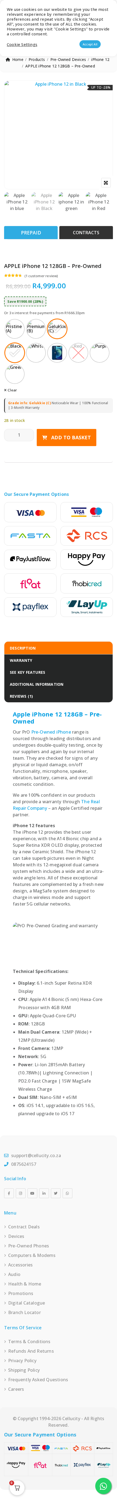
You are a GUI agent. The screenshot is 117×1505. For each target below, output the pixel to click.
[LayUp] (86, 607)
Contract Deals (24, 1227)
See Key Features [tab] (27, 672)
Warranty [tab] (21, 660)
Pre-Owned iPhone (51, 732)
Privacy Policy (22, 1361)
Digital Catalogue (26, 1303)
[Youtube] (32, 1193)
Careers (16, 1389)
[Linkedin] (44, 1193)
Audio (14, 1274)
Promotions (20, 1293)
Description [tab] (23, 648)
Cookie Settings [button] (22, 44)
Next (58, 204)
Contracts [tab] (86, 233)
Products (37, 59)
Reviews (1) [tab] (21, 696)
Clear (12, 390)
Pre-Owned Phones (28, 1246)
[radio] (14, 328)
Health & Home (24, 1284)
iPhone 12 (100, 59)
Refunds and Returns (31, 1351)
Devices (16, 1236)
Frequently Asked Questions (38, 1380)
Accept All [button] (90, 44)
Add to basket (71, 437)
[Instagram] (21, 1193)
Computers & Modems (32, 1255)
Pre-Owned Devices (68, 59)
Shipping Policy (24, 1370)
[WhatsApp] (67, 1193)
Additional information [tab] (36, 684)
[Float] (30, 583)
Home (17, 59)
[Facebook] (9, 1193)
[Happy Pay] (86, 559)
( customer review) (41, 275)
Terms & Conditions (29, 1342)
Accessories (20, 1265)
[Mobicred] (86, 583)
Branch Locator (24, 1312)
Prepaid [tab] (31, 232)
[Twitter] (56, 1193)
